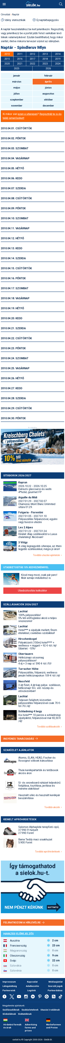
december (48, 105)
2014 (57, 54)
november (16, 105)
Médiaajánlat (55, 982)
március (16, 81)
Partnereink (8, 990)
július (17, 93)
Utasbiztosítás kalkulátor (32, 590)
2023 (45, 63)
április (48, 81)
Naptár (15, 14)
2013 (45, 54)
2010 (7, 54)
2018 (45, 58)
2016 (19, 58)
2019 (57, 58)
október (48, 99)
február (48, 75)
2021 (19, 63)
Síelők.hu (32, 3)
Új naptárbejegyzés (47, 20)
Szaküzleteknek (30, 1010)
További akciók (52, 807)
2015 (7, 58)
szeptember (16, 99)
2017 (32, 58)
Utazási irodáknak (50, 1010)
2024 (57, 63)
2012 (32, 54)
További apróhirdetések (48, 851)
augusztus (48, 93)
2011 (19, 54)
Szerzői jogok (55, 986)
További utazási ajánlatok (47, 555)
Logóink (31, 990)
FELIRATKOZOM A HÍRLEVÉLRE (22, 922)
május (16, 87)
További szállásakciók (49, 726)
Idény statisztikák (15, 20)
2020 (7, 63)
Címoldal (5, 14)
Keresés (61, 4)
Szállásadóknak (10, 1010)
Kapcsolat (32, 982)
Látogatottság (9, 986)
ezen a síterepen (28, 114)
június (48, 87)
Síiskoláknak (9, 1014)
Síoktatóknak (25, 1014)
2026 (48, 68)
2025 (16, 68)
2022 (32, 63)
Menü (4, 4)
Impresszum (9, 982)
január (16, 75)
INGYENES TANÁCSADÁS (19, 738)
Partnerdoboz (55, 990)
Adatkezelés (32, 986)
